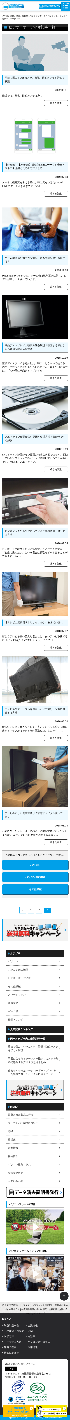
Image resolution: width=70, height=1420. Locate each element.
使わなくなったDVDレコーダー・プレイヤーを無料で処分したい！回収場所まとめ (32, 1072)
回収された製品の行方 (20, 1114)
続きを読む (56, 103)
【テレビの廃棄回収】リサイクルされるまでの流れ (34, 622)
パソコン (13, 961)
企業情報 (33, 1325)
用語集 (12, 1139)
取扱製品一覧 (11, 1325)
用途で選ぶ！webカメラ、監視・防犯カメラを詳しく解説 (33, 1048)
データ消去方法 (13, 1342)
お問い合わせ (15, 1181)
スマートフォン (17, 994)
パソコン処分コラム (19, 1164)
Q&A (10, 1131)
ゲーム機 (13, 1011)
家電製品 (13, 1003)
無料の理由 (10, 1347)
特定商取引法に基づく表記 (34, 1309)
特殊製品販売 (15, 1173)
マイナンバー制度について (23, 1123)
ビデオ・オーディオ (19, 978)
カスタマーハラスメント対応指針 (37, 1305)
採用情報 (13, 1156)
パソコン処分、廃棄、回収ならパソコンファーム (24, 16)
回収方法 (9, 1336)
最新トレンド (15, 1019)
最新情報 (13, 1148)
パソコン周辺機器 (18, 969)
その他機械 (14, 986)
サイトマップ (38, 1313)
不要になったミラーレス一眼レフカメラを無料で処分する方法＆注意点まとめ (33, 1060)
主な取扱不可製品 (14, 1331)
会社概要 (53, 1309)
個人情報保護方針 (10, 1305)
